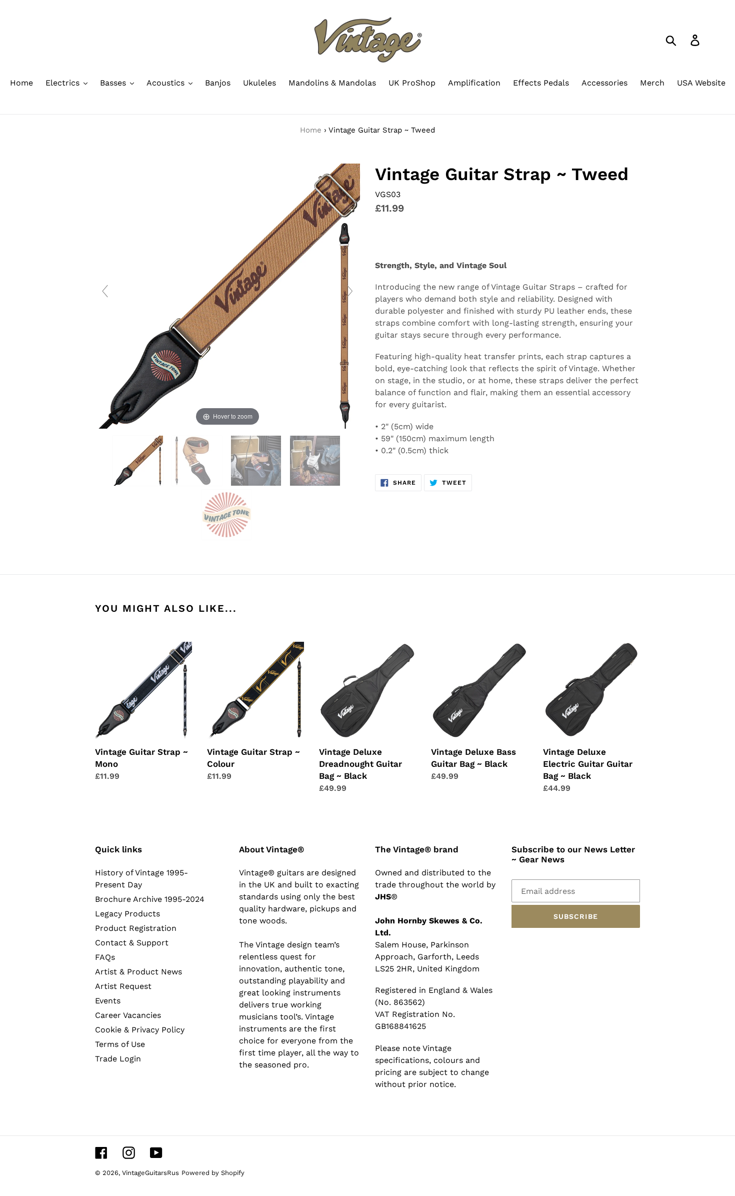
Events (107, 1000)
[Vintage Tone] (228, 515)
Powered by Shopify (213, 1172)
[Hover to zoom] (227, 295)
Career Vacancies (128, 1015)
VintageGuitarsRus (150, 1172)
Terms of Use (120, 1044)
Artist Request (123, 986)
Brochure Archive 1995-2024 (149, 899)
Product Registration (135, 928)
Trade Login (118, 1058)
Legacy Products (127, 913)
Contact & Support (131, 942)
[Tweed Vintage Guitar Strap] (139, 461)
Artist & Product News (138, 971)
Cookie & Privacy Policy (139, 1029)
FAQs (105, 957)
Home (311, 130)
